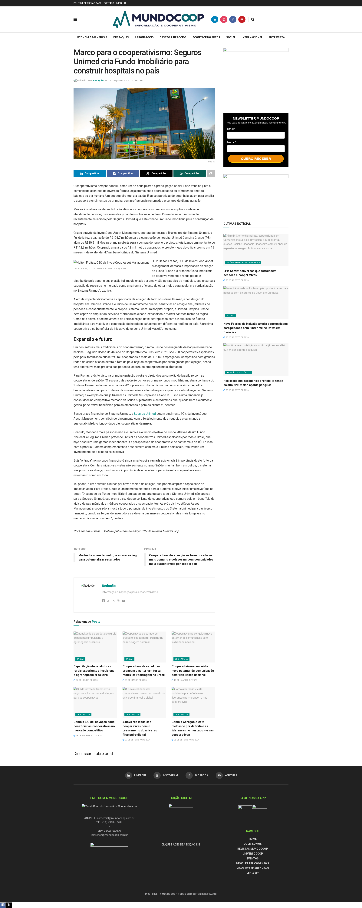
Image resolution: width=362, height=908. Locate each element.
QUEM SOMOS (253, 843)
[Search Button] (252, 19)
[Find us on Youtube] (241, 19)
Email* (231, 128)
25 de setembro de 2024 (186, 740)
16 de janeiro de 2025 (185, 680)
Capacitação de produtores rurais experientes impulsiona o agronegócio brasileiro (94, 671)
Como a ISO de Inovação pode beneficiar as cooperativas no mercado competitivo (94, 726)
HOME (253, 838)
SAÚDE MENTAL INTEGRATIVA (243, 262)
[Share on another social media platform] (211, 173)
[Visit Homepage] (158, 19)
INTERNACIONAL (252, 37)
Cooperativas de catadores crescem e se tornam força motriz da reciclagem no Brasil (143, 671)
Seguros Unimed (145, 413)
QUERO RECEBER (256, 159)
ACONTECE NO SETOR (206, 37)
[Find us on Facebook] (232, 19)
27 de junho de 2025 (86, 680)
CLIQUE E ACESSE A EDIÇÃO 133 (181, 844)
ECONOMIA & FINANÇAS (92, 37)
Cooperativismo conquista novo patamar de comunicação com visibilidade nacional (193, 671)
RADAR (138, 80)
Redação (98, 80)
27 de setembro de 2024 (137, 740)
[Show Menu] (75, 19)
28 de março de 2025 (135, 680)
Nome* (231, 142)
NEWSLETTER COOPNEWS (252, 863)
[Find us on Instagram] (223, 19)
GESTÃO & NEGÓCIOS (173, 37)
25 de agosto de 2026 (236, 280)
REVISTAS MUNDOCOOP (252, 848)
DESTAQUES (121, 37)
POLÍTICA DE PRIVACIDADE (87, 3)
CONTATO (109, 3)
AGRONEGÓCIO (144, 37)
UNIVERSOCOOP (252, 853)
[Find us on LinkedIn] (214, 19)
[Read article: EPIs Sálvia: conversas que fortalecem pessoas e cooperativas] (255, 250)
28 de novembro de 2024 (88, 735)
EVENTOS (253, 858)
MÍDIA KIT (121, 3)
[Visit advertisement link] (255, 77)
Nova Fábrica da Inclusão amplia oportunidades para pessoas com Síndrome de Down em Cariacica (255, 328)
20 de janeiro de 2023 (121, 80)
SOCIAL (231, 37)
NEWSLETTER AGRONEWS (252, 868)
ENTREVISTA (277, 37)
